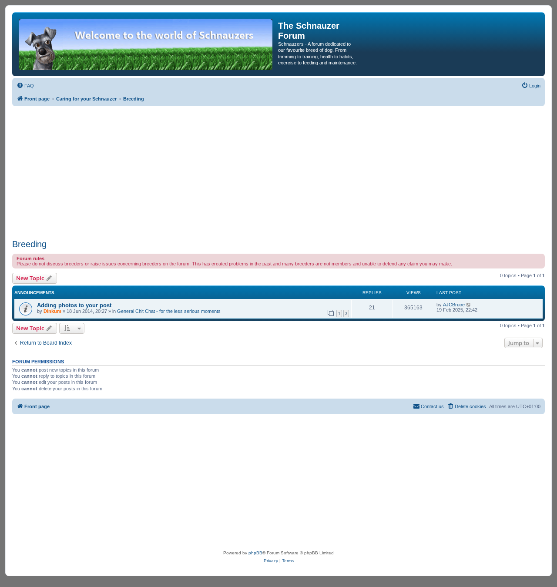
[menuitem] (25, 86)
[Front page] (146, 44)
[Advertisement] (278, 171)
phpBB (255, 552)
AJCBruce (454, 304)
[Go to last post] (469, 304)
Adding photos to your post (74, 305)
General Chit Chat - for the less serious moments (169, 311)
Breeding (29, 244)
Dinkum (52, 311)
